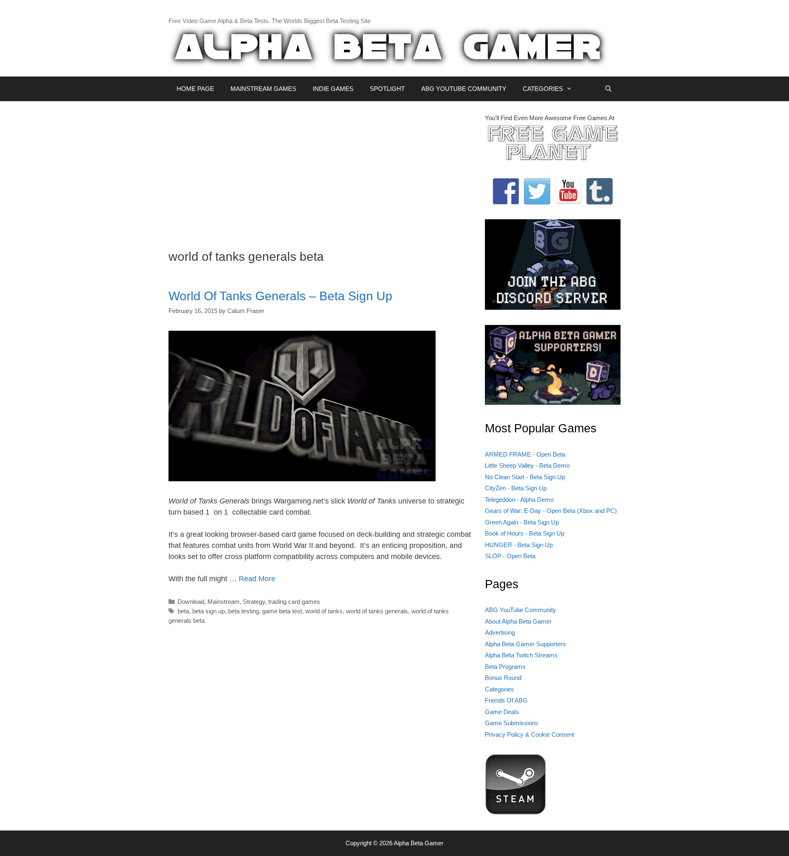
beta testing (243, 611)
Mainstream (224, 601)
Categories (499, 689)
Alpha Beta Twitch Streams (521, 655)
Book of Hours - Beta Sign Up (524, 533)
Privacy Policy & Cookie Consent (529, 734)
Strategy (254, 601)
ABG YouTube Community (520, 609)
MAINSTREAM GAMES (263, 88)
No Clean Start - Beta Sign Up (525, 476)
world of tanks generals (377, 611)
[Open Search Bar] (608, 89)
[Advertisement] (320, 171)
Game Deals (502, 711)
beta (183, 611)
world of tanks (324, 611)
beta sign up (208, 611)
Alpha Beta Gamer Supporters (525, 643)
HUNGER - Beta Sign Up (519, 544)
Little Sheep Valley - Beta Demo (527, 465)
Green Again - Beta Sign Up (522, 522)
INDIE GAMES (333, 88)
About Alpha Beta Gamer (518, 621)
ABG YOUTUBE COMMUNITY (463, 88)
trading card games (294, 601)
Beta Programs (505, 666)
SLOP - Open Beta (510, 555)
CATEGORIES (543, 88)
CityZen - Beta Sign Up (516, 488)
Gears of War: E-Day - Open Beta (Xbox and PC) (551, 510)
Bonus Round (503, 677)
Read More (257, 579)
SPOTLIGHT (387, 88)
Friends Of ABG (506, 700)
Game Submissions (511, 722)
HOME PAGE (195, 88)
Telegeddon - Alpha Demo (519, 499)
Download (191, 601)
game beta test (282, 611)
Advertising (500, 632)
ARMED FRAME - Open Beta (525, 454)
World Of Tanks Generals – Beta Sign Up (280, 296)
